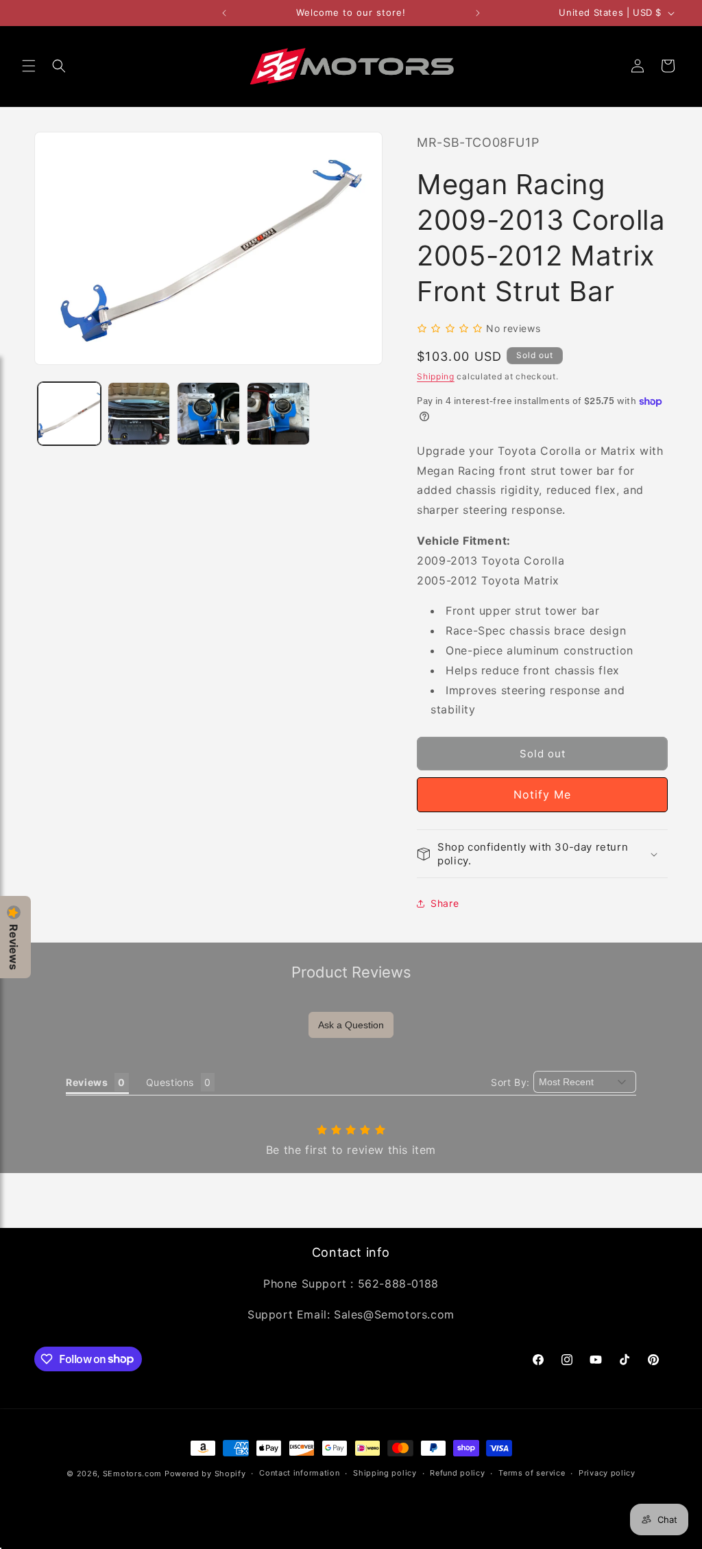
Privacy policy (607, 1473)
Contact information (299, 1473)
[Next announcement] (478, 13)
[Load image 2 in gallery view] (139, 413)
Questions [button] (170, 1082)
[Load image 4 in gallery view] (278, 413)
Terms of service (531, 1473)
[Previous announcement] (224, 13)
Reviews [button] (87, 1082)
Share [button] (445, 903)
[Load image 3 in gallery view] (208, 413)
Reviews (13, 947)
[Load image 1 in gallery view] (69, 413)
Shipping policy (385, 1473)
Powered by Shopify (205, 1473)
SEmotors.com (132, 1473)
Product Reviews (351, 972)
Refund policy (457, 1473)
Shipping (436, 376)
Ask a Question (351, 1024)
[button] (29, 66)
